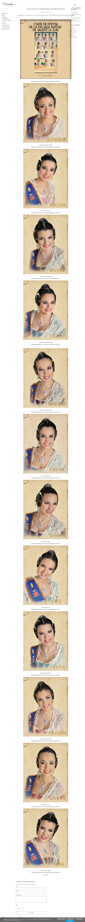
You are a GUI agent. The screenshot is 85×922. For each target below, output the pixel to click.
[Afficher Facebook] (2, 917)
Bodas (4, 23)
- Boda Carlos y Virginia (76, 21)
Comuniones (6, 25)
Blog (3, 15)
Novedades (5, 19)
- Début (72, 27)
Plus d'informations (61, 918)
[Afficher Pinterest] (3, 917)
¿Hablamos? (5, 29)
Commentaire (18, 895)
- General (73, 29)
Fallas (4, 22)
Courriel (17, 890)
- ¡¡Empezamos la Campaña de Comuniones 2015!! (76, 14)
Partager (45, 874)
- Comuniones (74, 36)
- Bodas (72, 34)
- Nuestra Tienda (74, 31)
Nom (17, 886)
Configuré (70, 918)
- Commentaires (46, 12)
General (4, 17)
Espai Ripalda (6, 27)
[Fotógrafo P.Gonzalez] (9, 7)
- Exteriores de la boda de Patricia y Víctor (76, 19)
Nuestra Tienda (7, 20)
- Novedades (73, 30)
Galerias (4, 13)
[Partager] (50, 12)
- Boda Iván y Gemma (75, 17)
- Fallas (72, 33)
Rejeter (79, 918)
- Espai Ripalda (74, 12)
